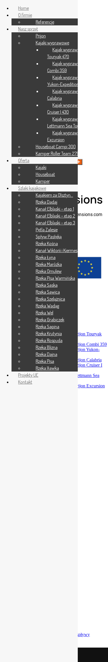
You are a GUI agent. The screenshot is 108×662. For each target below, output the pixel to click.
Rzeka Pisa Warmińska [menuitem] (55, 278)
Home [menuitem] (23, 8)
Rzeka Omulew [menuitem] (49, 271)
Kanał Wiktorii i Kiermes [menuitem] (56, 250)
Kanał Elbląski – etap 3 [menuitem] (55, 223)
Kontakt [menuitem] (25, 382)
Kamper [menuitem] (43, 181)
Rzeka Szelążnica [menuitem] (50, 299)
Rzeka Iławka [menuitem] (47, 368)
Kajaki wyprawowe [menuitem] (52, 43)
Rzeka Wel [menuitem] (44, 313)
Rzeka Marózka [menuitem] (49, 264)
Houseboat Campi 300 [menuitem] (56, 146)
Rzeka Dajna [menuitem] (46, 354)
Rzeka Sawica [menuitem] (48, 292)
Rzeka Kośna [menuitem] (47, 243)
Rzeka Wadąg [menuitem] (47, 306)
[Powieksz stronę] (78, 162)
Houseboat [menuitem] (45, 174)
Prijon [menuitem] (41, 36)
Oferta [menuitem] (23, 160)
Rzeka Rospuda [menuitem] (49, 340)
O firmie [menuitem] (25, 15)
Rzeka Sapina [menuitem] (47, 326)
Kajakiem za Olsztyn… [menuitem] (54, 195)
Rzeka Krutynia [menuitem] (49, 333)
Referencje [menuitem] (45, 22)
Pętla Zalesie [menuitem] (47, 229)
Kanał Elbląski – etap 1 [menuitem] (55, 209)
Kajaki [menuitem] (41, 167)
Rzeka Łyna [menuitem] (46, 257)
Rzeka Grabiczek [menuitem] (50, 319)
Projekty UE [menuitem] (28, 375)
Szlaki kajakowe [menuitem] (32, 188)
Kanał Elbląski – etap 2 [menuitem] (55, 216)
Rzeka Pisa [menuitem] (45, 361)
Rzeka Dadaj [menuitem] (46, 202)
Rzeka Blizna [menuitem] (47, 347)
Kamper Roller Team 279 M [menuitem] (59, 153)
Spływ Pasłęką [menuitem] (49, 236)
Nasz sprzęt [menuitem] (28, 29)
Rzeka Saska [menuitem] (47, 285)
